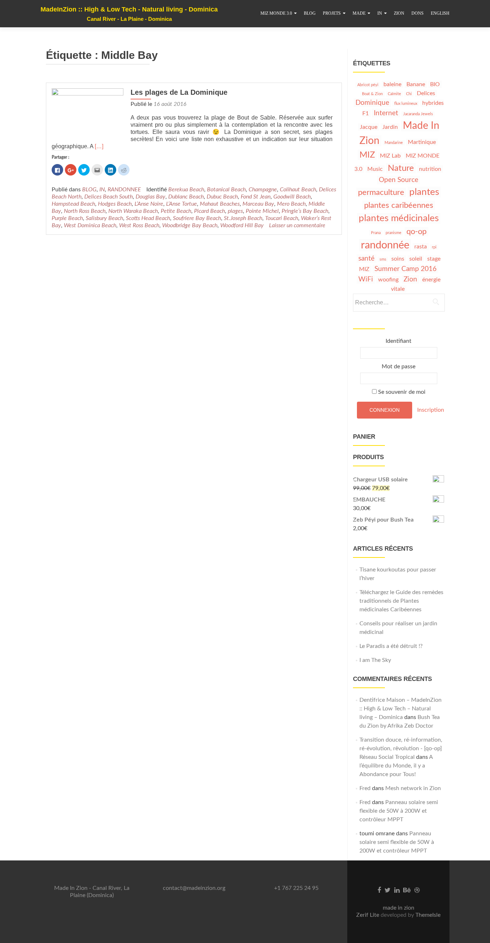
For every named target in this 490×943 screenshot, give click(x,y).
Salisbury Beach (104, 218)
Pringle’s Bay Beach (305, 211)
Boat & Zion (372, 94)
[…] (99, 146)
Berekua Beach (186, 189)
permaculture (381, 192)
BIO (435, 84)
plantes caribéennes (398, 205)
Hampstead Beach (73, 204)
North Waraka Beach (133, 211)
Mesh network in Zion (413, 788)
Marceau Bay (258, 204)
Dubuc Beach (222, 197)
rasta (420, 246)
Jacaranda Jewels (418, 114)
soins (397, 259)
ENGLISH (440, 13)
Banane (415, 84)
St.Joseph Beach (243, 218)
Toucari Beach (281, 218)
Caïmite (394, 94)
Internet (386, 113)
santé (366, 258)
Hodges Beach (115, 204)
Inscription (430, 409)
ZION (399, 13)
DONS (417, 13)
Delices (426, 93)
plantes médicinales (399, 218)
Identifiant (398, 341)
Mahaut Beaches (220, 204)
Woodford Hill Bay (242, 225)
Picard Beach (209, 211)
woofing (388, 280)
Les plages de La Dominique (179, 92)
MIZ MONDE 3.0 (276, 13)
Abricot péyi (367, 85)
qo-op (416, 231)
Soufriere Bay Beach (197, 218)
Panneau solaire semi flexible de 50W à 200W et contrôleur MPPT (398, 810)
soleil (415, 259)
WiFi (365, 279)
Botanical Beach (226, 189)
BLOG (310, 13)
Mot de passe (398, 366)
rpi (434, 247)
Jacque (368, 127)
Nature (401, 168)
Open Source (398, 179)
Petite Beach (176, 211)
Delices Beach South (108, 197)
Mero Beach (291, 204)
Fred (365, 788)
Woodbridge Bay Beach (189, 225)
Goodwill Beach (292, 197)
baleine (392, 84)
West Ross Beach (139, 225)
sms (383, 259)
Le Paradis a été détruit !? (391, 646)
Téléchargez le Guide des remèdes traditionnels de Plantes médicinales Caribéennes (401, 600)
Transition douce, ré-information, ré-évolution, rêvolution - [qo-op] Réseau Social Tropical (400, 748)
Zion (410, 279)
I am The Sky (375, 660)
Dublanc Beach (186, 197)
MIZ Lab (390, 156)
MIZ (367, 154)
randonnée (385, 245)
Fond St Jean (255, 197)
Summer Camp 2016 (405, 268)
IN (379, 13)
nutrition (430, 169)
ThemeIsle (427, 915)
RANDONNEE (124, 189)
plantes (424, 192)
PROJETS (332, 13)
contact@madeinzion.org (194, 888)
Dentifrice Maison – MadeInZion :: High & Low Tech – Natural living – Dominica (400, 708)
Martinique (422, 142)
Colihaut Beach (298, 189)
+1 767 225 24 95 (296, 888)
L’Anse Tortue (181, 204)
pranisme (393, 233)
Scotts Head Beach (148, 218)
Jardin (390, 127)
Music (375, 169)
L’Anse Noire (149, 204)
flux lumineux (405, 104)
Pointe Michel (262, 211)
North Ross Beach (84, 211)
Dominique (372, 102)
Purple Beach (67, 218)
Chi (409, 94)
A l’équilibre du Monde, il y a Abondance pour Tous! (396, 765)
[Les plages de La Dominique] (87, 115)
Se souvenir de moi (401, 392)
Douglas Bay (150, 197)
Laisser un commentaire (297, 225)
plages (235, 211)
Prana (376, 233)
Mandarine (394, 143)
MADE (359, 13)
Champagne (263, 189)
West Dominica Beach (90, 225)
